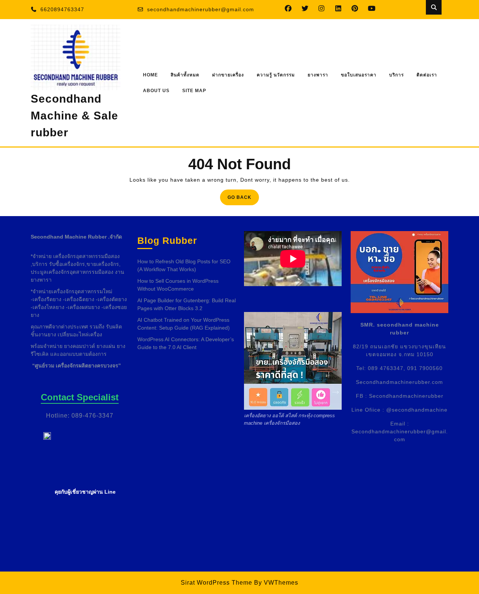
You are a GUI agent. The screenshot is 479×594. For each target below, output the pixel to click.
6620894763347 (62, 9)
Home (150, 75)
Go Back (243, 199)
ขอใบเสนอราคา (358, 75)
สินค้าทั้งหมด (185, 75)
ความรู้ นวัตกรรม (276, 75)
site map (194, 90)
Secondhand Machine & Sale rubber (74, 116)
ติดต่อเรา (427, 75)
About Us (156, 90)
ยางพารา (318, 75)
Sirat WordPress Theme (216, 582)
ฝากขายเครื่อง (228, 75)
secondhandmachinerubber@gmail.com (200, 9)
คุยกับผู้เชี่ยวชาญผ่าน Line (85, 492)
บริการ (396, 75)
